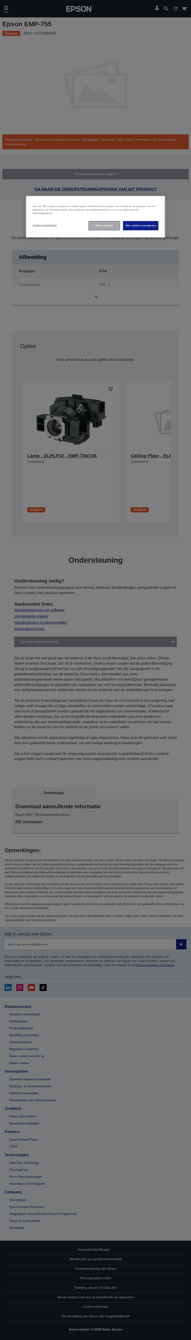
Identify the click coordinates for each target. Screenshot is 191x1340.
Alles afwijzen (104, 225)
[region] (95, 216)
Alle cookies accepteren (141, 225)
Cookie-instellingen (45, 225)
